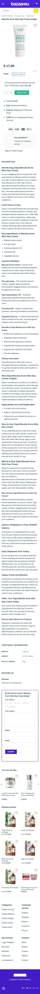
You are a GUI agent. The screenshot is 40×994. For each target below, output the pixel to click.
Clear (35, 71)
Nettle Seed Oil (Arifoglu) (7, 831)
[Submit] (36, 10)
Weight (6, 74)
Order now (13, 611)
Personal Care (19, 16)
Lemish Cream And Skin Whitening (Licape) (10, 794)
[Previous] (1, 789)
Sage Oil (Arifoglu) (27, 859)
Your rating (10, 700)
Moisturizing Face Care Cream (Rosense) (29, 888)
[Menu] (3, 4)
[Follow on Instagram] (3, 988)
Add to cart (22, 93)
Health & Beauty (7, 16)
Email (7, 740)
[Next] (38, 789)
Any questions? (21, 137)
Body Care (30, 16)
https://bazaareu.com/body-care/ (14, 631)
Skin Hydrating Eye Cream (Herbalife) (27, 794)
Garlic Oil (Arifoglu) (27, 830)
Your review (10, 711)
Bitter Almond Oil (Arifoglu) (7, 860)
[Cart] (36, 4)
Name (7, 730)
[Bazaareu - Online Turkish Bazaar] (20, 4)
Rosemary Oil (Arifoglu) (10, 887)
